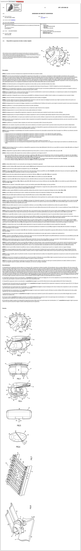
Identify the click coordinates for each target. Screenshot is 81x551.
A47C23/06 (43, 17)
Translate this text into (4, 1)
